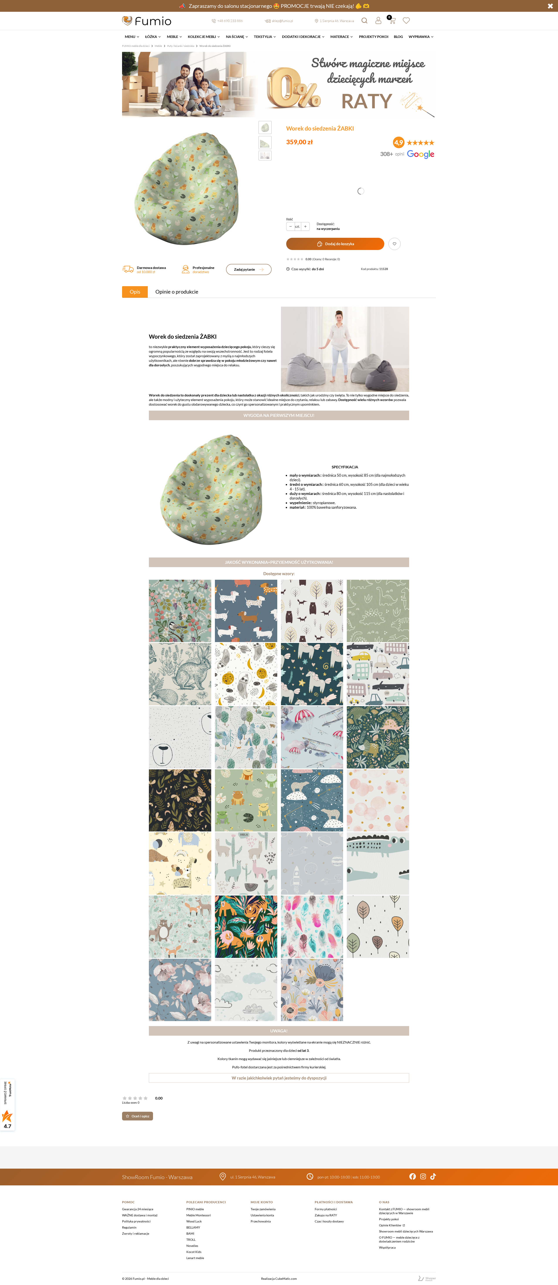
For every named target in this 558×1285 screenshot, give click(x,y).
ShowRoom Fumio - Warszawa (157, 1177)
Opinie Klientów (390, 1225)
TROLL (191, 1239)
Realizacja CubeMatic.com (279, 1278)
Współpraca (387, 1247)
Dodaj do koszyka (339, 243)
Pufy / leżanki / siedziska (180, 46)
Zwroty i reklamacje (135, 1233)
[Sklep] (427, 1279)
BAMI (190, 1233)
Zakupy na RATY (326, 1215)
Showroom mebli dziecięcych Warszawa (406, 1231)
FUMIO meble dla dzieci (136, 46)
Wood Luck (194, 1221)
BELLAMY (193, 1227)
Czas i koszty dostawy (329, 1221)
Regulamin (129, 1227)
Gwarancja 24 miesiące (137, 1209)
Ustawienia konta (262, 1215)
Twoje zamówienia (263, 1209)
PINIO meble (195, 1209)
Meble (158, 46)
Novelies (192, 1246)
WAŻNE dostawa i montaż (139, 1215)
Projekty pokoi (389, 1219)
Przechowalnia (261, 1221)
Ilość (289, 219)
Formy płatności (326, 1209)
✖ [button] (550, 6)
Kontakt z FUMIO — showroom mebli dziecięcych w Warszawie (404, 1211)
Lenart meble (195, 1258)
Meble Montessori (198, 1215)
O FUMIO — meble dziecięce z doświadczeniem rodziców (399, 1239)
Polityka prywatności (136, 1221)
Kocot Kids (193, 1252)
